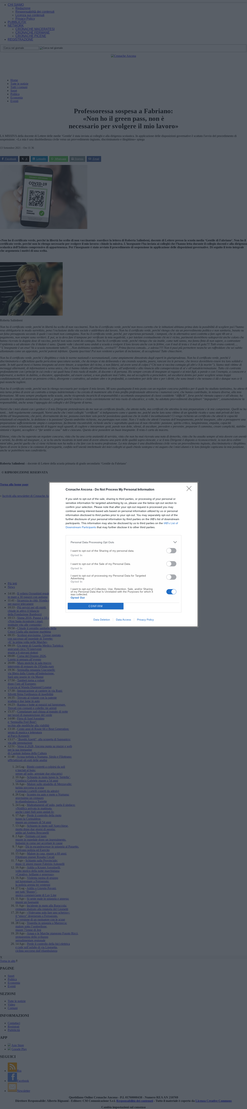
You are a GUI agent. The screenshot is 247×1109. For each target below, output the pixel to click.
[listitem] (123, 542)
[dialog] (123, 554)
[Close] (190, 489)
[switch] (171, 550)
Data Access (123, 619)
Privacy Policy (145, 619)
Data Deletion (101, 619)
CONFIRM (96, 606)
